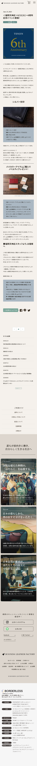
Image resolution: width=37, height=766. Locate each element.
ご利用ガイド (26, 660)
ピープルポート (22, 720)
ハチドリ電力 (16, 706)
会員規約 (4, 666)
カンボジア (28, 747)
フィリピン (30, 749)
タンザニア (23, 749)
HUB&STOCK (16, 704)
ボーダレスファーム (18, 709)
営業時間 (18, 426)
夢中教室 (22, 723)
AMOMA (27, 709)
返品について (18, 422)
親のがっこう (29, 723)
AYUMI (14, 720)
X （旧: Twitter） (26, 635)
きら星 (14, 733)
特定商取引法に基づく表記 (18, 669)
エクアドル (16, 749)
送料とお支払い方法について (11, 663)
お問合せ (18, 431)
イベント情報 (7, 22)
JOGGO (32, 709)
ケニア (21, 747)
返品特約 (10, 666)
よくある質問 (23, 663)
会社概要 (32, 666)
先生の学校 (16, 723)
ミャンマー (25, 745)
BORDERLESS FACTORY (20, 713)
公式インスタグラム (18, 622)
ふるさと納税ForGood (19, 735)
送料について (18, 412)
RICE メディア (17, 738)
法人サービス (11, 660)
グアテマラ (16, 747)
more (17, 388)
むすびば (29, 730)
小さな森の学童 (17, 725)
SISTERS (26, 728)
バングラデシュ (17, 745)
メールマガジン (8, 639)
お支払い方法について (18, 417)
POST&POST (16, 702)
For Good (15, 740)
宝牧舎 (14, 742)
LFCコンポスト (25, 702)
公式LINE (18, 629)
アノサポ (29, 720)
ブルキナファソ (17, 751)
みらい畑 (19, 733)
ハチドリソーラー (26, 706)
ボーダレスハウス (17, 728)
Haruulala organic (18, 715)
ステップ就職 (16, 730)
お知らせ (14, 22)
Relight (15, 718)
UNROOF (23, 730)
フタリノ (24, 725)
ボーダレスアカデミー (28, 738)
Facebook (6, 635)
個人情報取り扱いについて (22, 666)
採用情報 (18, 660)
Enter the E (24, 704)
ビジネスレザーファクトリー (20, 711)
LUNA (25, 715)
